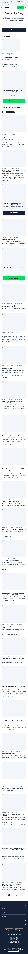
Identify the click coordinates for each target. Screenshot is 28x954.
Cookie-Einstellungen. (19, 949)
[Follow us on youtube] (17, 934)
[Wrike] (5, 7)
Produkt (4, 904)
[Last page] (19, 895)
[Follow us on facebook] (11, 934)
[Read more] (11, 53)
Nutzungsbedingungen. (9, 949)
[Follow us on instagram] (20, 934)
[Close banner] (26, 2)
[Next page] (16, 895)
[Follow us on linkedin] (14, 934)
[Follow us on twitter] (8, 934)
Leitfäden (4, 920)
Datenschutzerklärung (16, 948)
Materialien (5, 912)
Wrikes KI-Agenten (12, 1)
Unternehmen (5, 916)
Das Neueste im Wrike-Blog (9, 924)
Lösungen (4, 908)
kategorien (10, 112)
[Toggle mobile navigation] (26, 7)
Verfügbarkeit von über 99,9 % (14, 942)
